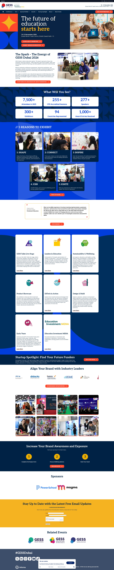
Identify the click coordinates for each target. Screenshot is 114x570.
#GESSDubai (23, 553)
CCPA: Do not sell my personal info (89, 566)
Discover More (90, 359)
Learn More (20, 270)
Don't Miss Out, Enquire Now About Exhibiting (32, 82)
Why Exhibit (56, 224)
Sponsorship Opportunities (56, 386)
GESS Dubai (29, 559)
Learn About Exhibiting (30, 41)
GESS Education (21, 559)
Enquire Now (56, 466)
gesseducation (25, 559)
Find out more (55, 194)
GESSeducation (17, 559)
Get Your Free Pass (103, 11)
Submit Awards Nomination (32, 45)
